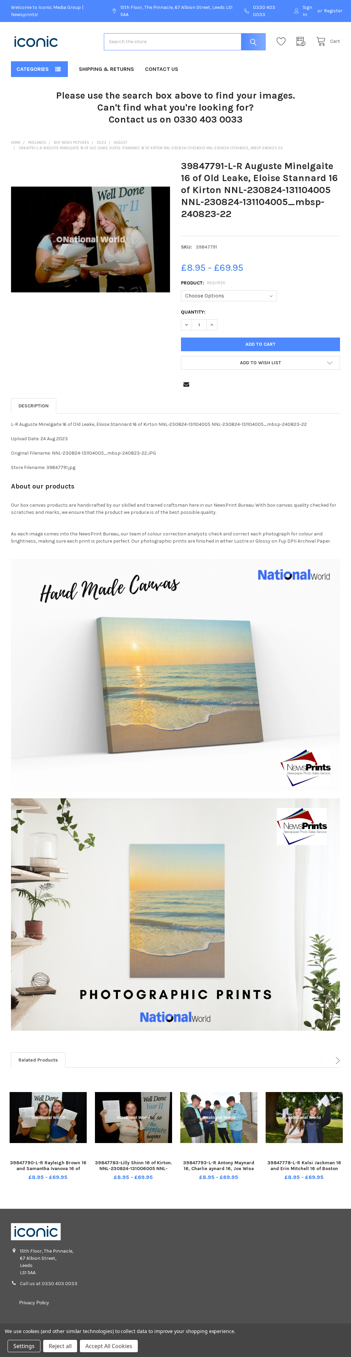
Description (34, 406)
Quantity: (193, 312)
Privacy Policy (34, 1302)
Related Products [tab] (38, 1060)
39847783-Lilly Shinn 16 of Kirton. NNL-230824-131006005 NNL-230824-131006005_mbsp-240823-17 (133, 1172)
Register (333, 11)
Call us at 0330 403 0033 (48, 1283)
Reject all (60, 1346)
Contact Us (161, 69)
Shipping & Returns (106, 69)
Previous (322, 1060)
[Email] (186, 384)
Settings (24, 1346)
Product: (203, 283)
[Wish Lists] (283, 41)
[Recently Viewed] (303, 41)
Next (336, 1060)
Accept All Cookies (108, 1346)
